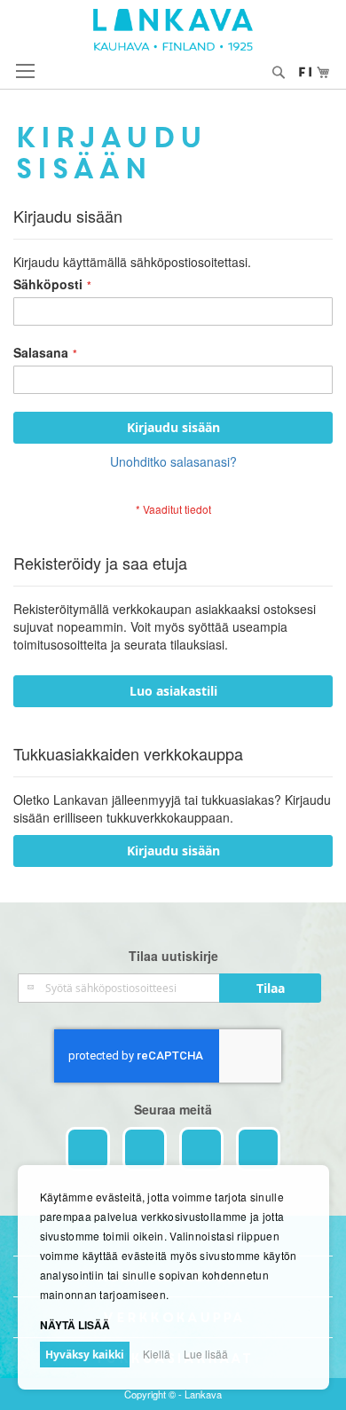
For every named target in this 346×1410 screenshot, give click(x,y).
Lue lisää (206, 1353)
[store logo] (173, 30)
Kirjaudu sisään (173, 850)
